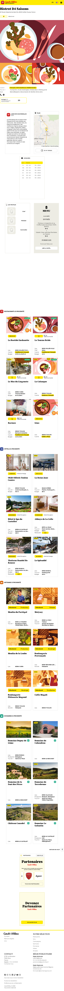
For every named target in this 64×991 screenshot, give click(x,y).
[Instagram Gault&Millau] (7, 975)
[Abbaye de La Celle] (45, 515)
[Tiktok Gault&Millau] (15, 975)
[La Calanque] (45, 378)
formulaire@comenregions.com (42, 971)
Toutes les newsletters (10, 981)
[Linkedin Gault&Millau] (12, 975)
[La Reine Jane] (45, 474)
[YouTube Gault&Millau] (17, 975)
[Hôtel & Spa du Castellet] (18, 515)
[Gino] (45, 419)
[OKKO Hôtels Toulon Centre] (18, 474)
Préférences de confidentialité (13, 983)
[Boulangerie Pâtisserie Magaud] (18, 690)
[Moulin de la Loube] (18, 649)
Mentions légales (9, 938)
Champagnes (37, 941)
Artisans (35, 951)
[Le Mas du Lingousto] (18, 378)
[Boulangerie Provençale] (45, 649)
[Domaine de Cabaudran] (45, 741)
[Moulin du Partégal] (18, 608)
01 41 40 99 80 (14, 962)
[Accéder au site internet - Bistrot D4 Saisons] (4, 94)
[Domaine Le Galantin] (45, 824)
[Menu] (61, 2)
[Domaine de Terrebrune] (45, 782)
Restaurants (36, 937)
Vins (34, 939)
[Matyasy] (45, 608)
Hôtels (35, 948)
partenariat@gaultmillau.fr (41, 962)
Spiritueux (36, 944)
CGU (5, 941)
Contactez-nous (8, 964)
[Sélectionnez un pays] (57, 2)
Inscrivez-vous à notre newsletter (13, 978)
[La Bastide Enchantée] (18, 337)
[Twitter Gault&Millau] (10, 975)
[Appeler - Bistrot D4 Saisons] (1, 94)
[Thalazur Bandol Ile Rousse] (18, 557)
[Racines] (18, 419)
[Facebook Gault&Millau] (5, 975)
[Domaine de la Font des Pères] (18, 782)
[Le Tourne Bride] (45, 337)
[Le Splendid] (45, 557)
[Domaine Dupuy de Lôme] (18, 741)
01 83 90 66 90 (37, 969)
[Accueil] (11, 2)
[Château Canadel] (18, 824)
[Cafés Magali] (45, 690)
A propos (6, 936)
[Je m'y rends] (46, 132)
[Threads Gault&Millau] (20, 975)
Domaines (36, 946)
